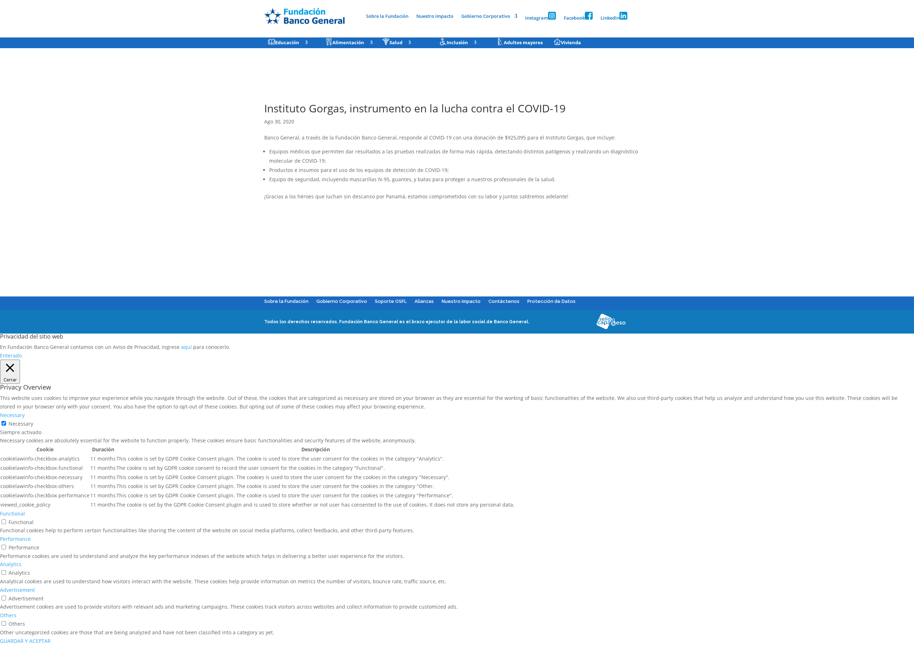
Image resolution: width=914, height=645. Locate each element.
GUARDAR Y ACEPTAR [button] (25, 641)
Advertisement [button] (17, 589)
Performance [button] (15, 538)
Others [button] (8, 615)
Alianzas (424, 301)
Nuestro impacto (434, 16)
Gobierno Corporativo (485, 16)
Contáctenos (503, 301)
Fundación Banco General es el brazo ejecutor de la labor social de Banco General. (434, 321)
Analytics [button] (10, 564)
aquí (186, 347)
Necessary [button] (12, 415)
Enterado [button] (11, 355)
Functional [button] (12, 513)
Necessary (21, 423)
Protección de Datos (551, 301)
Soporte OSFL (391, 301)
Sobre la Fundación (387, 16)
